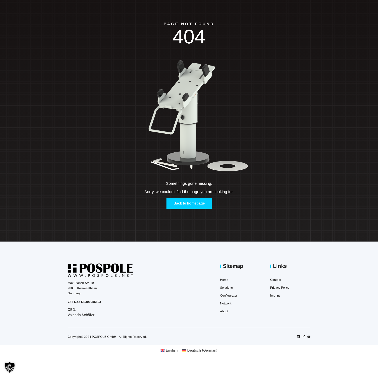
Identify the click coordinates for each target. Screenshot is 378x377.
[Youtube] (308, 336)
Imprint (275, 295)
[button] (9, 367)
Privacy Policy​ (279, 287)
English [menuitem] (172, 350)
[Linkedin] (298, 336)
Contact (275, 279)
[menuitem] (169, 350)
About (224, 311)
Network (225, 303)
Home (224, 279)
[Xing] (303, 336)
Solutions (226, 287)
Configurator (228, 295)
